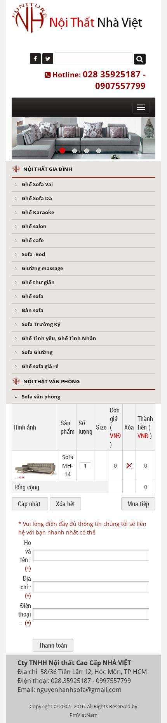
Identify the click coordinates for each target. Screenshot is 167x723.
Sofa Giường (37, 352)
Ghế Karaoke (38, 212)
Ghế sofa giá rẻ (40, 366)
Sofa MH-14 (67, 465)
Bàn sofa (32, 310)
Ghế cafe (33, 240)
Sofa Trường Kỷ (41, 324)
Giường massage (42, 268)
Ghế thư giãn (38, 282)
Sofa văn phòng (41, 396)
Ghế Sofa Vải (37, 184)
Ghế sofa (32, 296)
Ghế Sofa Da (37, 198)
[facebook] (35, 58)
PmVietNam (83, 714)
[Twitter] (47, 58)
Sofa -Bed (33, 254)
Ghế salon (34, 226)
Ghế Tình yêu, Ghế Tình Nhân (59, 338)
